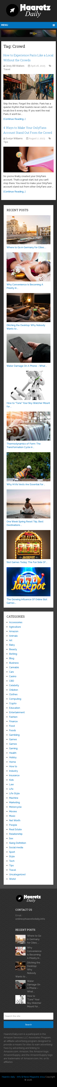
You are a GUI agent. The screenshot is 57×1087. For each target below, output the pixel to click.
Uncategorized (17, 874)
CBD (11, 681)
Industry (13, 771)
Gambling (14, 735)
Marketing (14, 802)
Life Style (14, 793)
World (12, 879)
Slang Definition (17, 843)
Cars (11, 671)
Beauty (13, 649)
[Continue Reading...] (14, 119)
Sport (12, 852)
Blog (11, 658)
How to (13, 766)
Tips (5, 142)
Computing (15, 699)
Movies (13, 811)
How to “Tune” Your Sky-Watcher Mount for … (34, 1001)
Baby (12, 644)
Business (14, 662)
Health (12, 753)
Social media (16, 847)
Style (12, 856)
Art (10, 640)
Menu (4, 25)
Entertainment (17, 712)
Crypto (13, 703)
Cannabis (14, 667)
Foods (12, 730)
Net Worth (14, 820)
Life (11, 789)
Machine (13, 798)
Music (12, 816)
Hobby (13, 757)
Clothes (13, 694)
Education (14, 708)
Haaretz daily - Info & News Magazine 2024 (23, 1077)
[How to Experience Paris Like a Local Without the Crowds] (28, 87)
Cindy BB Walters (15, 65)
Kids (11, 780)
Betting (13, 653)
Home (12, 762)
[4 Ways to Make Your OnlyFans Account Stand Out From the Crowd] (28, 159)
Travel (6, 69)
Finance (13, 721)
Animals (13, 635)
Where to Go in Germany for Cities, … (34, 939)
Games (13, 739)
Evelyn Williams (14, 138)
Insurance (14, 775)
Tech (11, 861)
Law (11, 784)
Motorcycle (15, 807)
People (13, 825)
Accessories (15, 622)
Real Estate (15, 829)
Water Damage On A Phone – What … (33, 986)
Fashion (13, 717)
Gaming (13, 748)
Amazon (13, 631)
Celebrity (14, 685)
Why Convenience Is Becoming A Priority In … (34, 952)
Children (13, 690)
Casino (12, 676)
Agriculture (15, 626)
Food (12, 726)
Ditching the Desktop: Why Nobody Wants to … (27, 969)
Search (28, 1024)
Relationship (16, 834)
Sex (11, 838)
